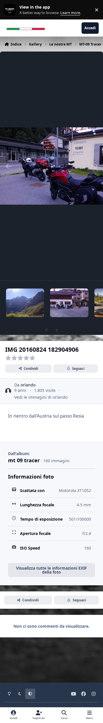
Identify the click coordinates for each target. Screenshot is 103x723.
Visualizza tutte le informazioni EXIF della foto (51, 570)
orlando (28, 385)
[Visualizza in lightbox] (51, 166)
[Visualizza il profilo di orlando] (8, 391)
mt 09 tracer (24, 460)
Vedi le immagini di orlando (41, 397)
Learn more (11, 10)
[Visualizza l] (25, 303)
